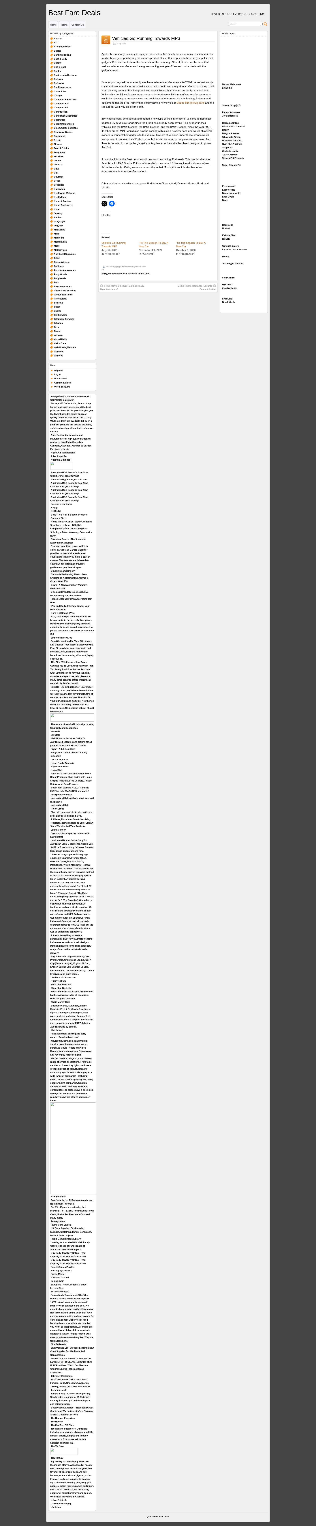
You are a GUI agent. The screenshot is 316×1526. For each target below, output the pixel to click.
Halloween (59, 189)
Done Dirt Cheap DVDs (63, 613)
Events (57, 140)
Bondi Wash (228, 302)
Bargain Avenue (230, 133)
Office (57, 258)
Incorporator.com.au (61, 794)
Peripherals (60, 278)
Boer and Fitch (58, 518)
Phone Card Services (65, 290)
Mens (57, 246)
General (58, 164)
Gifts (56, 169)
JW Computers (230, 116)
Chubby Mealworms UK (63, 571)
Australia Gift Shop (60, 460)
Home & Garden (62, 201)
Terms (64, 24)
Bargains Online (230, 123)
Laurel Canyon (58, 830)
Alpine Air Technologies (63, 452)
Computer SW (61, 107)
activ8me (227, 88)
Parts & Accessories (65, 270)
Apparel (58, 38)
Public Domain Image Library (66, 1239)
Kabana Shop (229, 235)
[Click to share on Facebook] (112, 203)
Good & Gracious (60, 759)
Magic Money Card (60, 1002)
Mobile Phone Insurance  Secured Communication (197, 288)
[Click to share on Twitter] (104, 203)
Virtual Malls (60, 339)
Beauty (57, 63)
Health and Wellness (64, 193)
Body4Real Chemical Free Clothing (69, 752)
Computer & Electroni (65, 99)
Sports (57, 311)
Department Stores (64, 124)
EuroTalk (55, 731)
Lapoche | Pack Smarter (234, 249)
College (58, 95)
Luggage (58, 225)
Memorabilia (60, 242)
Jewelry (58, 213)
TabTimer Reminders (62, 1376)
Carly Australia (230, 151)
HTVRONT (227, 284)
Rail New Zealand (60, 1277)
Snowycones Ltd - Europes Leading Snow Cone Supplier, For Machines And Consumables (72, 1351)
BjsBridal (56, 511)
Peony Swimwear (231, 112)
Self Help (58, 303)
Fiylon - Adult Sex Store (63, 749)
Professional (60, 298)
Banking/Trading (62, 55)
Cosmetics (59, 120)
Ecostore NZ (228, 190)
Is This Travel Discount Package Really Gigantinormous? (122, 288)
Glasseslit (56, 756)
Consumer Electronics (65, 116)
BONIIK (226, 239)
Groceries (59, 185)
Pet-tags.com (58, 1221)
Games (57, 160)
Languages (59, 221)
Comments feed (62, 383)
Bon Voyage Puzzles (61, 1270)
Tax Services (60, 315)
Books (57, 71)
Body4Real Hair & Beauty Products (69, 514)
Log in (57, 374)
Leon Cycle (228, 197)
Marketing (59, 238)
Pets (56, 282)
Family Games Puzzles (62, 1267)
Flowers (58, 144)
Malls (56, 233)
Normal (226, 228)
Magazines (59, 229)
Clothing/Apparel (62, 87)
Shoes (57, 307)
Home (53, 24)
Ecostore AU (229, 186)
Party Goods (60, 274)
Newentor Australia (232, 140)
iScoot (225, 256)
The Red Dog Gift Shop (62, 1425)
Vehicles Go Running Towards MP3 (146, 38)
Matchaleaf (56, 1030)
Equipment (59, 136)
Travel (57, 331)
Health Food (60, 197)
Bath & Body (60, 59)
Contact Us (78, 24)
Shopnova (227, 147)
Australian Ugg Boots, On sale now (69, 479)
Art (55, 42)
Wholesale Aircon (231, 137)
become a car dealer (61, 504)
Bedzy (225, 130)
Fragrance (121, 43)
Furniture (58, 156)
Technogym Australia (233, 263)
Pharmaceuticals (63, 286)
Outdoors (59, 266)
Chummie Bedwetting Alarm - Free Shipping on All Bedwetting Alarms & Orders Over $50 (69, 578)
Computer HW (61, 103)
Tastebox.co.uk (59, 1390)
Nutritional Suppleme (65, 254)
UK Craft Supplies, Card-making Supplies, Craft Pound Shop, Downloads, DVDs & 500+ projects (71, 1232)
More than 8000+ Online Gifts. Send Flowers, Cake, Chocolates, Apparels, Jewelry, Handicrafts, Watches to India (70, 1383)
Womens (58, 355)
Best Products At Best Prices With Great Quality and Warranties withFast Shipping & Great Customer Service (71, 1411)
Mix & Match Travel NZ (233, 126)
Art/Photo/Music (62, 46)
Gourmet (58, 177)
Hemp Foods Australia (62, 763)
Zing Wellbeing (229, 288)
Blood (225, 200)
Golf (56, 173)
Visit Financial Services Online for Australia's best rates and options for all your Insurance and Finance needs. (71, 742)
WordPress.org (62, 387)
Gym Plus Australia (232, 144)
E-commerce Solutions (66, 128)
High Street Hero (59, 766)
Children (58, 79)
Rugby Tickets (58, 981)
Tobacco (58, 323)
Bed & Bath (60, 67)
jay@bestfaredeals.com (127, 266)
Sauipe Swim (57, 1281)
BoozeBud (227, 225)
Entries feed (60, 378)
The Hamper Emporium (63, 1418)
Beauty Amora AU (231, 193)
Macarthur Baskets (61, 984)
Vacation (58, 335)
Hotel (56, 209)
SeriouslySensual (60, 1291)
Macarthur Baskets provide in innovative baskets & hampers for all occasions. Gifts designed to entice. (71, 995)
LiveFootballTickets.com (63, 977)
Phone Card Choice (61, 1225)
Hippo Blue (56, 770)
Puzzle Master (58, 1274)
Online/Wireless (62, 262)
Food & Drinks (61, 148)
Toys (56, 327)
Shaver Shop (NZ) (231, 105)
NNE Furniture (58, 1196)
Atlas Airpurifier (59, 456)
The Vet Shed (57, 1446)
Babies (57, 51)
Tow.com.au (57, 1458)
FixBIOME (227, 298)
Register (58, 370)
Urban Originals (59, 1500)
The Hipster (57, 1421)
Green (57, 181)
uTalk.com (56, 1507)
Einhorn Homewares (61, 638)
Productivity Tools (63, 294)
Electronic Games (63, 132)
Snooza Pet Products (233, 158)
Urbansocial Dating (61, 1503)
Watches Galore (230, 246)
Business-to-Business (65, 75)
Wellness (58, 351)
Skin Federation (59, 1344)
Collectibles (60, 91)
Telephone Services (64, 319)
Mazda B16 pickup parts (190, 102)
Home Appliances (63, 205)
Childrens (59, 83)
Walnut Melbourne (231, 84)
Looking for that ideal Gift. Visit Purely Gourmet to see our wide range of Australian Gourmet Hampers (70, 1246)
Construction (60, 112)
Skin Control (228, 277)
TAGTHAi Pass (230, 154)
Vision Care (60, 343)
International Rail (59, 805)
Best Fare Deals (74, 13)
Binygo (54, 507)
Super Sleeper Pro (231, 165)
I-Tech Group (57, 808)
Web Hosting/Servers (65, 347)
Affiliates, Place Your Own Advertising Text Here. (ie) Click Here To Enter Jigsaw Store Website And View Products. (71, 823)
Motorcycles (60, 250)
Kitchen (58, 217)
